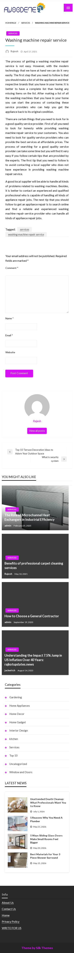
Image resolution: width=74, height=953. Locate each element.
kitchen (13, 738)
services (24, 229)
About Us (8, 902)
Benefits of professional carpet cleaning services (33, 565)
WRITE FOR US (11, 928)
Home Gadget (17, 722)
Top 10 (13, 755)
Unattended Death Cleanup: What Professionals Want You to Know (48, 802)
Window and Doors (20, 772)
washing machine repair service (26, 234)
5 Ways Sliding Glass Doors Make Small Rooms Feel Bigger (46, 839)
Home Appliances (19, 705)
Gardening (15, 697)
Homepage (10, 23)
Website (10, 352)
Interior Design (18, 730)
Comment (11, 267)
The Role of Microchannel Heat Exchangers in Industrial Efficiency (29, 517)
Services (25, 23)
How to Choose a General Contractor (31, 616)
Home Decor (16, 713)
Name (9, 318)
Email (9, 335)
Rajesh (15, 51)
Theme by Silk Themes (37, 948)
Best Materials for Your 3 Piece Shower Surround (45, 856)
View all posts (37, 430)
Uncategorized (18, 763)
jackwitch (10, 670)
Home (6, 915)
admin (8, 525)
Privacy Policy (10, 921)
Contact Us (9, 908)
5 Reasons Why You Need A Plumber (46, 819)
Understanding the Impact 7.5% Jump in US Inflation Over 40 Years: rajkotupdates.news (33, 659)
